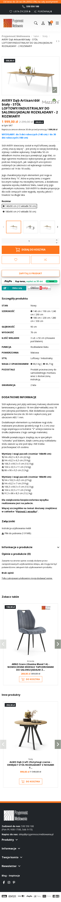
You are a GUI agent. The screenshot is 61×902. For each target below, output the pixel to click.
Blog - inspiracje (11, 875)
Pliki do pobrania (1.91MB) (17, 533)
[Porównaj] (53, 615)
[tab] (30, 547)
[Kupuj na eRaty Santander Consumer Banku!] (39, 287)
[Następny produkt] (58, 41)
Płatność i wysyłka (26, 511)
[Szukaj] (36, 23)
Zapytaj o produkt (30, 273)
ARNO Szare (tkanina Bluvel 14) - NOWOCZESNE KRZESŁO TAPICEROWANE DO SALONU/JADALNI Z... (31, 666)
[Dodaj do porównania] (45, 260)
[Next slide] (57, 227)
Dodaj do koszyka (34, 249)
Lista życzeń (21, 11)
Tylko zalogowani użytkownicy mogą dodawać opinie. (27, 578)
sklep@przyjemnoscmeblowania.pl (36, 834)
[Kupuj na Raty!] (14, 288)
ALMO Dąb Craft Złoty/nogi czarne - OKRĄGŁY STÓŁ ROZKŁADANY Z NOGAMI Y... (30, 764)
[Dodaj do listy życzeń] (16, 260)
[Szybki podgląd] (53, 621)
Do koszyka (33, 679)
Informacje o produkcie (17, 547)
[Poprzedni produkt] (57, 41)
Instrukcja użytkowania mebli (16, 528)
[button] (3, 644)
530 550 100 (32, 6)
